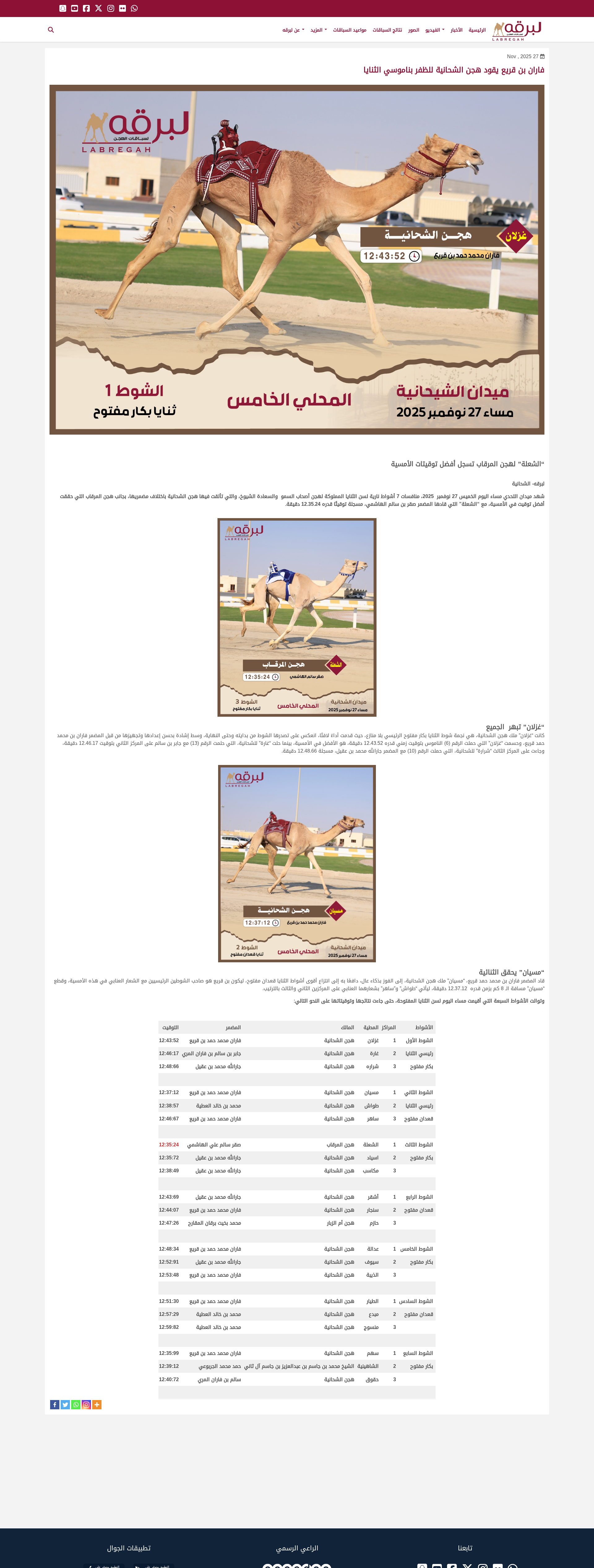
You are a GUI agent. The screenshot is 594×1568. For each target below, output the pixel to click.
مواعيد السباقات (350, 30)
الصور (413, 30)
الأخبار (457, 30)
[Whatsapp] (75, 1404)
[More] (96, 1404)
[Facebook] (54, 1404)
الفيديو (433, 30)
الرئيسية (477, 30)
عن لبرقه (291, 30)
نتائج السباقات (387, 30)
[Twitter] (65, 1404)
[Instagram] (86, 1404)
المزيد (317, 30)
